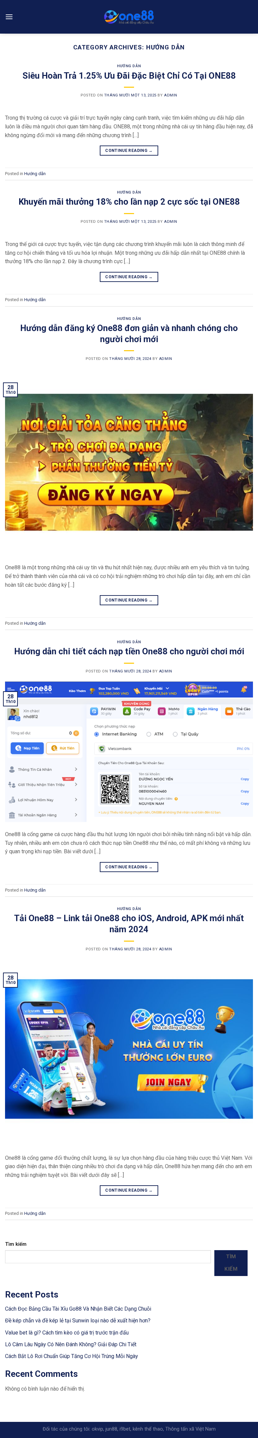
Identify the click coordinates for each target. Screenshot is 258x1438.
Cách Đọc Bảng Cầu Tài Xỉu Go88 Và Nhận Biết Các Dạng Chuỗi (78, 1309)
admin (170, 95)
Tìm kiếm (16, 1244)
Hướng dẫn (129, 66)
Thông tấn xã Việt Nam (190, 1429)
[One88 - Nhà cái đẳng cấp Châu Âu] (129, 17)
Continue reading (129, 150)
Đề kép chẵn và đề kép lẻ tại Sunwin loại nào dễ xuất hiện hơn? (77, 1320)
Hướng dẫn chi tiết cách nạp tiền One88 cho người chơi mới (129, 651)
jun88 (111, 1429)
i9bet (125, 1429)
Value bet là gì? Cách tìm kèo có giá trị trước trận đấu (67, 1332)
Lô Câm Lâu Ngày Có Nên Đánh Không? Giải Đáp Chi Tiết (70, 1344)
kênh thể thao (148, 1429)
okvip (97, 1429)
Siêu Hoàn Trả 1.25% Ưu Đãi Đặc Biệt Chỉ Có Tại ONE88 (129, 76)
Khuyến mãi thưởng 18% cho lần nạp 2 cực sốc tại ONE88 (129, 202)
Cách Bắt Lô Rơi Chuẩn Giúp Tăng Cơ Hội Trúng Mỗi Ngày (71, 1356)
